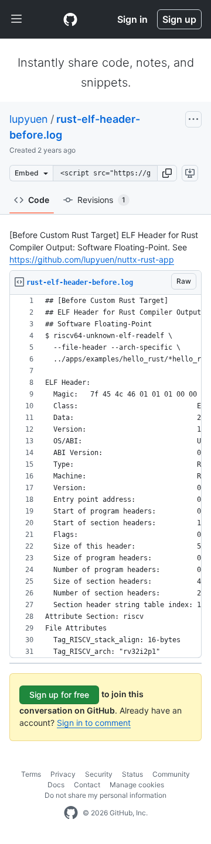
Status (132, 774)
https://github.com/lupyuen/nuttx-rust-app (91, 259)
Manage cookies (137, 784)
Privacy (63, 774)
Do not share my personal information (105, 795)
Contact (87, 784)
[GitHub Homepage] (71, 813)
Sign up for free (59, 695)
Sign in (132, 19)
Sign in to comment (94, 723)
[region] (105, 476)
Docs (55, 784)
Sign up (179, 19)
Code (38, 200)
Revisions (101, 200)
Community (171, 774)
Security (99, 774)
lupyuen (28, 119)
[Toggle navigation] (16, 19)
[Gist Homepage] (70, 19)
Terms (31, 774)
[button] (167, 173)
